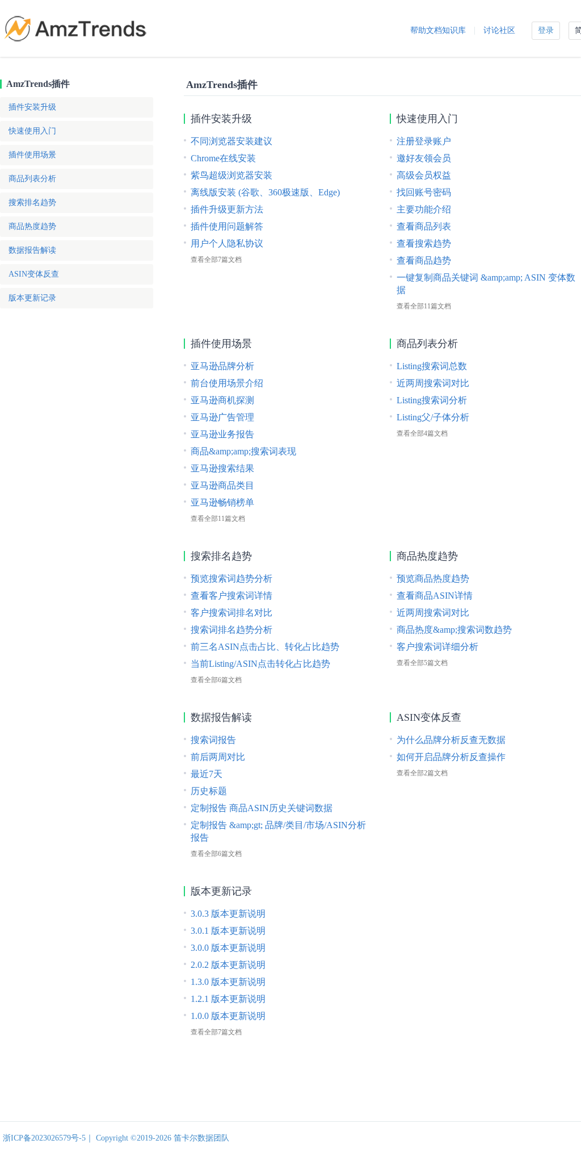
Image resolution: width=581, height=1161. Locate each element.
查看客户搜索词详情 (231, 595)
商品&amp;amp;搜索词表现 (243, 451)
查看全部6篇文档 (216, 680)
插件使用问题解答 (227, 226)
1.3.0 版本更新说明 (228, 982)
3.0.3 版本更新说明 (228, 913)
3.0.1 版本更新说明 (228, 931)
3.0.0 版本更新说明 (228, 948)
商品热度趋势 (32, 226)
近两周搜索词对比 (433, 383)
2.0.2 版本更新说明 (228, 965)
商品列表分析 (32, 178)
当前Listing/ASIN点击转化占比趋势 (260, 664)
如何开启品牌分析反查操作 (451, 757)
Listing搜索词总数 (432, 366)
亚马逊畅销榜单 (222, 502)
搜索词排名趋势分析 (231, 629)
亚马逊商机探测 (222, 400)
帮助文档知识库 (438, 30)
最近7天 (206, 774)
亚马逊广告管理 (222, 417)
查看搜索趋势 (424, 243)
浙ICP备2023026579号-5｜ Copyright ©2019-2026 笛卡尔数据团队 (116, 1138)
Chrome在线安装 (223, 158)
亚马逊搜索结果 (222, 468)
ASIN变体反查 (34, 274)
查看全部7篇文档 (216, 260)
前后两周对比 (218, 757)
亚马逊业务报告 (222, 434)
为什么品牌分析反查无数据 (451, 740)
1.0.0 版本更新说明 (228, 1016)
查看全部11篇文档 (424, 306)
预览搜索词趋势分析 (231, 578)
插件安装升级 (32, 107)
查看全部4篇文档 (422, 433)
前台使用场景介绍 (227, 383)
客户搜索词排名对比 (231, 612)
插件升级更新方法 (227, 209)
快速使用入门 (32, 131)
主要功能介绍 (424, 209)
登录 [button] (546, 30)
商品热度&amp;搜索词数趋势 (454, 629)
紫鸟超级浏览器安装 (231, 175)
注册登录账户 (424, 141)
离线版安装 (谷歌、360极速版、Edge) (265, 192)
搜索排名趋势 (32, 202)
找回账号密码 (424, 192)
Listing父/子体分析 (433, 417)
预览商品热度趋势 (433, 578)
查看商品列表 (424, 226)
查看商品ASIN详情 (435, 595)
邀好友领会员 (424, 158)
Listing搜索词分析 (432, 400)
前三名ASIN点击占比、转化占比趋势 (265, 647)
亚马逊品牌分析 (222, 366)
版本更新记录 (32, 298)
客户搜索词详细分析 (437, 647)
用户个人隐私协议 (227, 243)
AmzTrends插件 (38, 84)
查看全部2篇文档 (422, 773)
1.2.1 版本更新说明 (228, 999)
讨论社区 (499, 30)
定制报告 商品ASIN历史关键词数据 (261, 808)
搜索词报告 (213, 740)
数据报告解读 (32, 250)
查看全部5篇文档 (422, 663)
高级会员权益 (424, 175)
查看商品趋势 (424, 260)
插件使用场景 (32, 155)
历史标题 (209, 791)
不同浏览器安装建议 (231, 141)
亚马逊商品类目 (222, 485)
